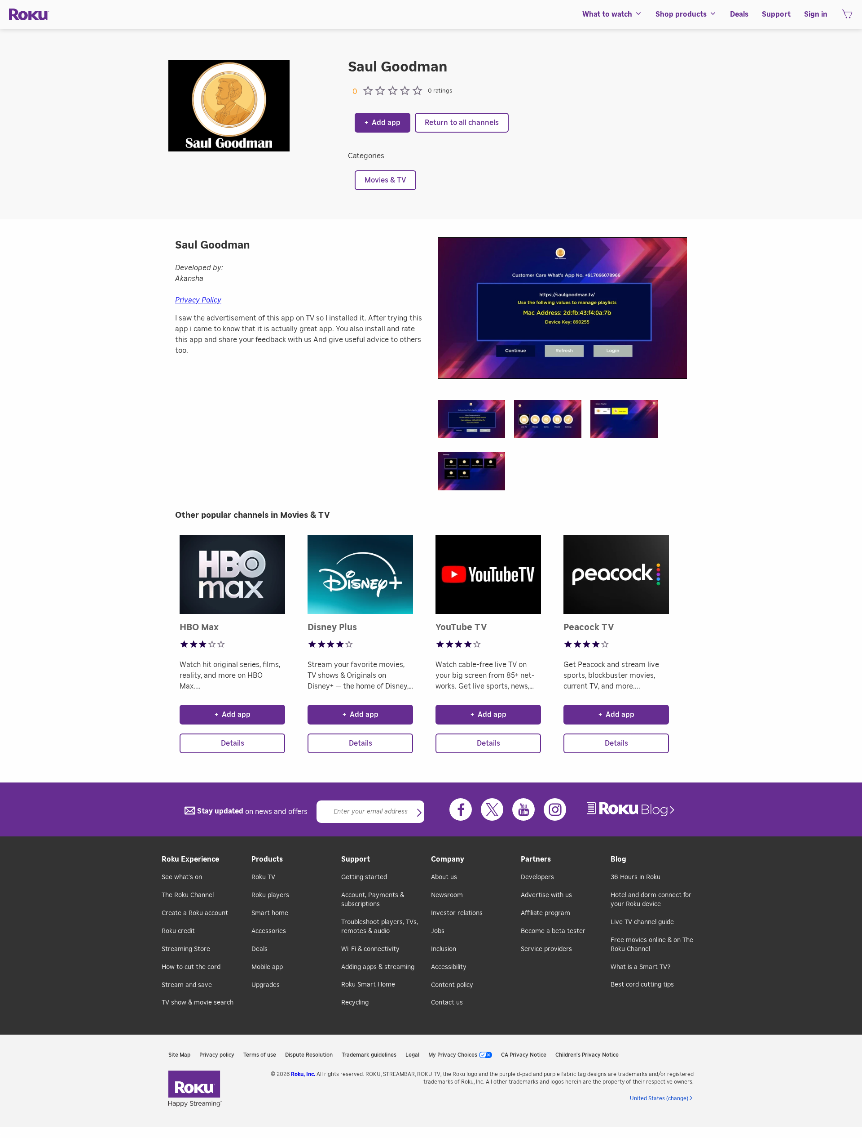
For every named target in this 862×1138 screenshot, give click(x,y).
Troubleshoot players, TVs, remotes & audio (379, 926)
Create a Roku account (195, 913)
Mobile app (267, 967)
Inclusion (443, 949)
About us (444, 877)
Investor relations (457, 913)
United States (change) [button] (659, 1098)
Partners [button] (536, 859)
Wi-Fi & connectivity (370, 949)
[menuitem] (612, 14)
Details (232, 743)
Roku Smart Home (368, 985)
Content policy (452, 985)
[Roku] (29, 15)
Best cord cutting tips (642, 985)
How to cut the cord (191, 967)
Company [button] (447, 859)
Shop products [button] (681, 14)
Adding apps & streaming (377, 967)
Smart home (269, 913)
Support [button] (776, 14)
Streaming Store (186, 949)
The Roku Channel (188, 895)
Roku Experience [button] (190, 859)
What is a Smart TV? (640, 967)
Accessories (268, 931)
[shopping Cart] (847, 16)
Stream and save (187, 985)
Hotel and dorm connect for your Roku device (651, 899)
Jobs (437, 931)
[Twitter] (492, 809)
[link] (632, 809)
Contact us (447, 1003)
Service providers (546, 949)
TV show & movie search (197, 1003)
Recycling (355, 1003)
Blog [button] (618, 859)
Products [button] (267, 859)
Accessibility (448, 967)
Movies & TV (385, 180)
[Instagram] (555, 809)
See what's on (182, 877)
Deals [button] (739, 14)
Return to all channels (462, 122)
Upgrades (265, 985)
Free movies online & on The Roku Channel (652, 944)
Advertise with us (546, 895)
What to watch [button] (607, 14)
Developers (537, 877)
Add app (382, 122)
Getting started (364, 877)
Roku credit (178, 931)
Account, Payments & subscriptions (372, 899)
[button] (476, 422)
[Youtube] (523, 809)
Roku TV (263, 877)
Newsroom (447, 895)
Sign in (815, 14)
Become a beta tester (553, 931)
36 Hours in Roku (635, 877)
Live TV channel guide (642, 922)
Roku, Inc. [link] (303, 1074)
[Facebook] (460, 809)
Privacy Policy (198, 300)
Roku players (270, 895)
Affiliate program (545, 913)
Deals (259, 949)
